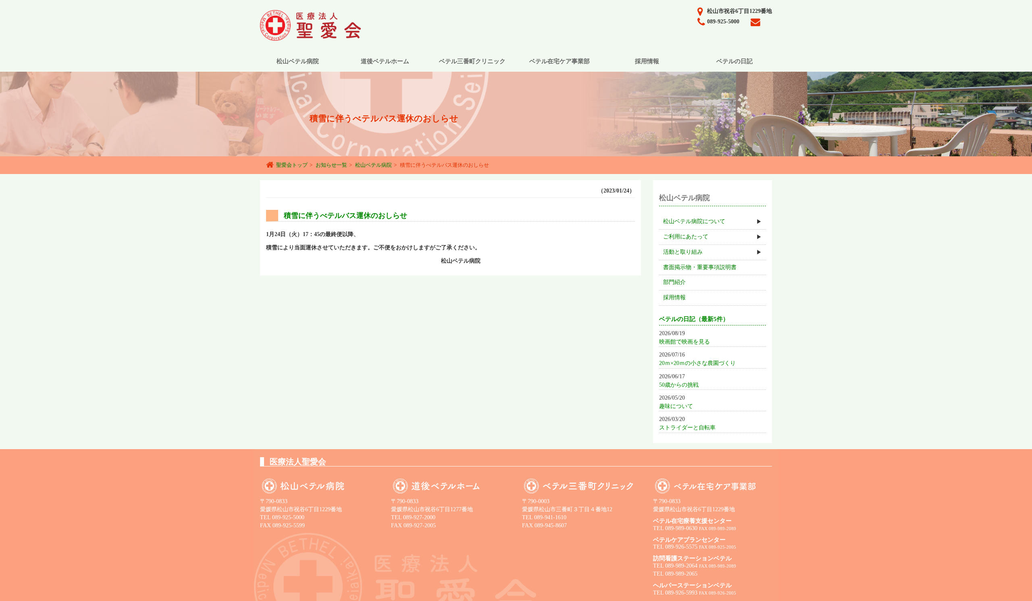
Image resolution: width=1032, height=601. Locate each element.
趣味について (676, 406)
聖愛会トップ (292, 165)
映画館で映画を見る (684, 342)
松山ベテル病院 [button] (298, 61)
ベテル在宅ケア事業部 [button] (559, 61)
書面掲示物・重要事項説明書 (700, 267)
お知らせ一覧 (331, 165)
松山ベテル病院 (373, 165)
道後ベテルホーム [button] (385, 61)
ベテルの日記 (734, 61)
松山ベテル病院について (694, 221)
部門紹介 (674, 282)
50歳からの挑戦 (679, 385)
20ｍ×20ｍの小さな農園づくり (697, 363)
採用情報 (674, 297)
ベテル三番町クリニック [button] (472, 61)
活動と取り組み (683, 252)
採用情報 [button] (647, 61)
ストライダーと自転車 (687, 428)
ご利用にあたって (685, 237)
